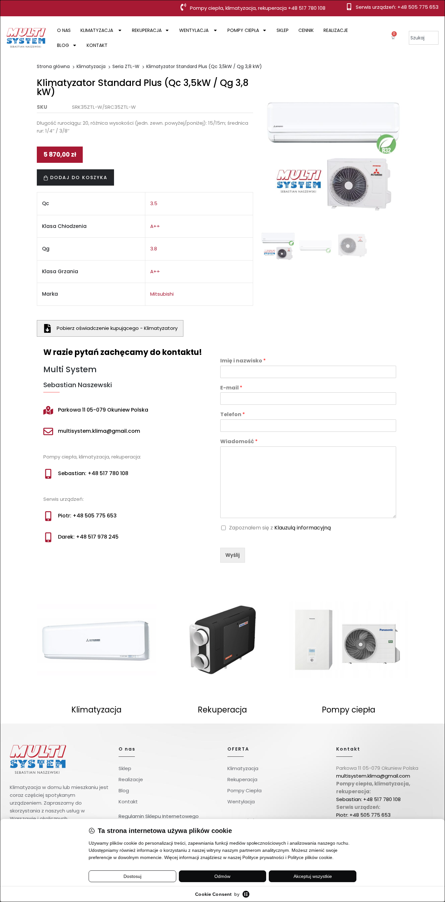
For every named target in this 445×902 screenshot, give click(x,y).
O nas (64, 30)
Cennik (306, 30)
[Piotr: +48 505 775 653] (48, 516)
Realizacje (335, 30)
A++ (155, 226)
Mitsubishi (162, 293)
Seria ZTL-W (125, 66)
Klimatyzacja (97, 30)
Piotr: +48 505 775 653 (87, 515)
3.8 (153, 248)
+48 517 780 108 (306, 8)
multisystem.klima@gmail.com (99, 431)
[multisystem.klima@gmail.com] (48, 431)
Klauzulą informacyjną (302, 527)
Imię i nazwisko (243, 361)
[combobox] (423, 38)
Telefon (232, 414)
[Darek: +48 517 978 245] (48, 537)
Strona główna (53, 66)
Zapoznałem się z (280, 528)
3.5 (153, 203)
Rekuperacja (147, 30)
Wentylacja (194, 30)
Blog (63, 45)
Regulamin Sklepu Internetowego (159, 816)
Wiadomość (239, 441)
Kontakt (97, 45)
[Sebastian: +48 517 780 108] (48, 474)
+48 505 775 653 (417, 7)
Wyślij (232, 555)
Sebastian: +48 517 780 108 (93, 473)
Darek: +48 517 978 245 (88, 537)
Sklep (283, 30)
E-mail (231, 388)
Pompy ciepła (243, 30)
